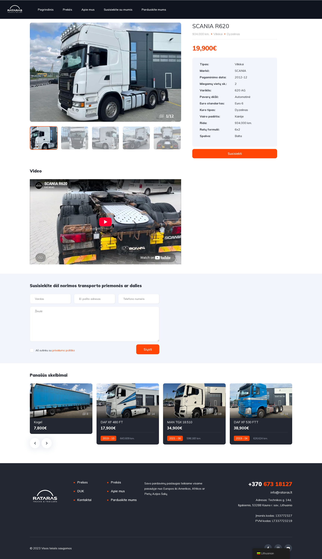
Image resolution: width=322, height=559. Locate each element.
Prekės (67, 9)
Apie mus (87, 9)
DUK (80, 491)
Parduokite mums (154, 9)
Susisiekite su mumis (118, 9)
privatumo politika (63, 350)
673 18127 (270, 484)
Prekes (82, 482)
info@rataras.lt (281, 492)
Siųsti (148, 349)
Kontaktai (84, 500)
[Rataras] (15, 9)
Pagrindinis (45, 9)
